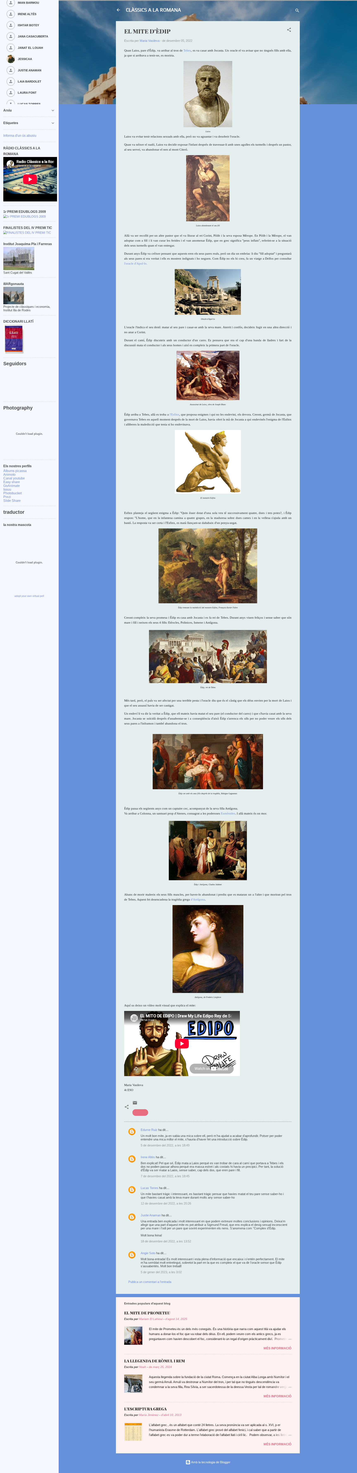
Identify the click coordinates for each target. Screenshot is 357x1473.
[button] (289, 30)
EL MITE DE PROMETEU (147, 1312)
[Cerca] (297, 11)
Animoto (9, 474)
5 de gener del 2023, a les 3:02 (161, 1272)
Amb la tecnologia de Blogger (210, 1462)
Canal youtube (14, 478)
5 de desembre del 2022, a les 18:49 (165, 1145)
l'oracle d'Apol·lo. (135, 263)
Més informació (278, 1348)
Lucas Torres (149, 1188)
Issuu (7, 489)
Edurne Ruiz (149, 1130)
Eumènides (228, 813)
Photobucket (12, 493)
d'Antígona (198, 899)
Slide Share (12, 500)
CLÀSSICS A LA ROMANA (153, 10)
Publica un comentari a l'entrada (149, 1282)
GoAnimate (11, 485)
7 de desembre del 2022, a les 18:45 (165, 1176)
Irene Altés (148, 1157)
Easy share (11, 482)
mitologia (140, 1112)
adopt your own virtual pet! (29, 596)
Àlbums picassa (15, 471)
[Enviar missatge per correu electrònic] (134, 1104)
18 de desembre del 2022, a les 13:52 (166, 1241)
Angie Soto (148, 1253)
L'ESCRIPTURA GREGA (145, 1408)
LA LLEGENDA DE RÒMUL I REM (154, 1360)
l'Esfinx (174, 414)
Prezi (7, 497)
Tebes (187, 50)
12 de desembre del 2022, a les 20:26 (166, 1203)
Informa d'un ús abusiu (19, 135)
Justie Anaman (151, 1215)
